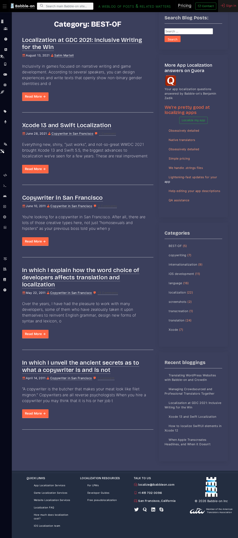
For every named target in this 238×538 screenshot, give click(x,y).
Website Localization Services (52, 500)
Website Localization (6, 84)
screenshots (177, 302)
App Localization (6, 64)
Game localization (6, 74)
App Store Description (6, 111)
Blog (6, 49)
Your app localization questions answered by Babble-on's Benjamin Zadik (190, 93)
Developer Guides (98, 492)
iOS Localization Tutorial (6, 185)
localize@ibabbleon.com (155, 484)
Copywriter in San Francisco (72, 133)
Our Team (6, 28)
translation (176, 320)
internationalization (183, 264)
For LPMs (93, 485)
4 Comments (107, 206)
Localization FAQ (44, 507)
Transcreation (6, 144)
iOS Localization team (47, 525)
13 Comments (108, 293)
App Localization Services (49, 485)
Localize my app (193, 120)
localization (177, 292)
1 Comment (107, 133)
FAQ (6, 39)
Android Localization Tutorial (6, 196)
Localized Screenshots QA (6, 227)
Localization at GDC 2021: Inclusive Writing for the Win (82, 43)
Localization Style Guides (6, 269)
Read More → (35, 96)
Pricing (184, 5)
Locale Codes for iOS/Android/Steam (6, 216)
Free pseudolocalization (102, 500)
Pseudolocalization (6, 175)
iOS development (181, 274)
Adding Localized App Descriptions (6, 206)
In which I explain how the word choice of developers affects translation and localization (80, 277)
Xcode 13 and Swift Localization (66, 125)
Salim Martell (64, 55)
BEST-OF (175, 246)
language (175, 283)
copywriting (177, 255)
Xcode (173, 329)
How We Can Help (6, 258)
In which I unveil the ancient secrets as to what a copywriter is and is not (80, 366)
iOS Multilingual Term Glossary (6, 279)
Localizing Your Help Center (6, 289)
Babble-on (25, 6)
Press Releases (6, 121)
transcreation (178, 311)
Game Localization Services (50, 492)
